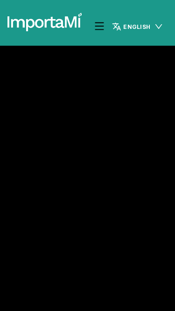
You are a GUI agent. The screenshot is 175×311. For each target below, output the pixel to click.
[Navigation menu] (99, 27)
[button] (138, 27)
